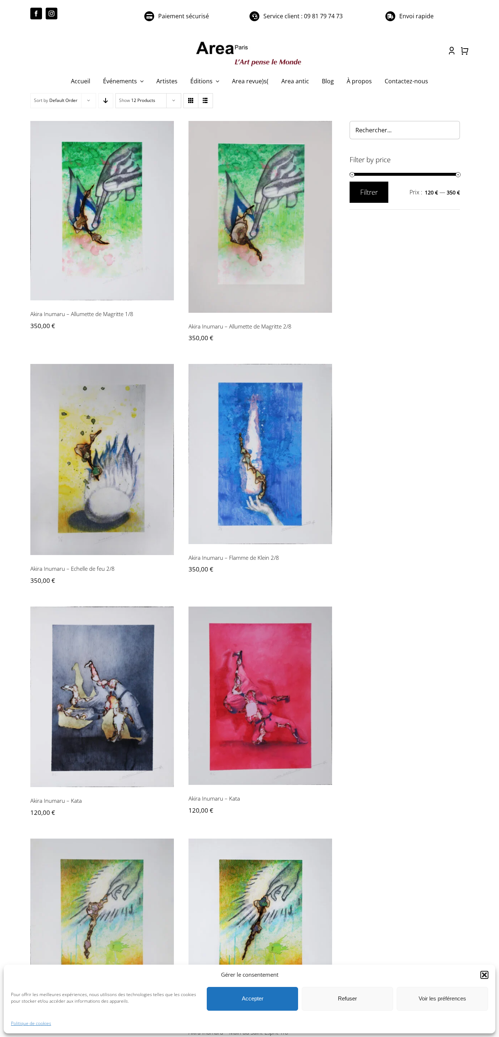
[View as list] (205, 101)
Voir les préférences (442, 998)
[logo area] (249, 42)
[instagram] (51, 13)
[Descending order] (106, 101)
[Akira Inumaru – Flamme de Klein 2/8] (260, 454)
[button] (484, 975)
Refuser (347, 998)
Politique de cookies (31, 1023)
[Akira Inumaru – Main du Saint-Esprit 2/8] (102, 927)
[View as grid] (191, 101)
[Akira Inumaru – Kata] (102, 697)
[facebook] (36, 13)
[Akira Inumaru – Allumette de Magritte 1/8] (102, 211)
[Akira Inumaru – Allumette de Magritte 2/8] (260, 217)
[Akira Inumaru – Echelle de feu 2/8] (102, 459)
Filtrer (369, 192)
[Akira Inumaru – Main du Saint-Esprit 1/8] (260, 929)
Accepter (252, 998)
